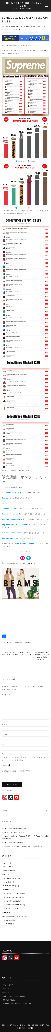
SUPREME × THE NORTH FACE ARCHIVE (17, 1004)
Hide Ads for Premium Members (15, 996)
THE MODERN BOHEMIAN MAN (23, 5)
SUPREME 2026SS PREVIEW (14, 842)
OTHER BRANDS (9, 886)
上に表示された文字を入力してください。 (17, 771)
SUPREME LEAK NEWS (14, 905)
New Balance (8, 870)
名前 (4, 724)
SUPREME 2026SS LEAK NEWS (14, 832)
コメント (6, 695)
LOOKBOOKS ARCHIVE (14, 897)
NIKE (5, 874)
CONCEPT (6, 988)
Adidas (5, 863)
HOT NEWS (7, 867)
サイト (4, 744)
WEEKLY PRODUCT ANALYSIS (13, 916)
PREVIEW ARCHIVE (12, 901)
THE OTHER (22, 29)
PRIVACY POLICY (9, 1000)
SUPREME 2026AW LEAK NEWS (15, 828)
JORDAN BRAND (11, 878)
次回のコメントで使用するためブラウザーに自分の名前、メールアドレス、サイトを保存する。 (25, 758)
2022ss (8, 642)
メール (5, 734)
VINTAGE (9, 924)
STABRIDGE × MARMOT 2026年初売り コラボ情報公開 (23, 846)
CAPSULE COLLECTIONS (14, 893)
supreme (28, 642)
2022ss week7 (18, 642)
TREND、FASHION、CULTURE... (22, 9)
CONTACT (6, 992)
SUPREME (6, 889)
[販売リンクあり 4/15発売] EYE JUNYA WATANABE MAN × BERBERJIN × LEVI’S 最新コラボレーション (37, 656)
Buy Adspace (8, 985)
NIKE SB (8, 882)
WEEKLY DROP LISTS (13, 909)
